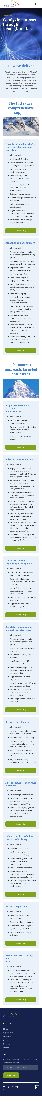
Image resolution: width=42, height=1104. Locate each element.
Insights (6, 1044)
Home (5, 1029)
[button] (35, 4)
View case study (21, 231)
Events (6, 1048)
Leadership (8, 1036)
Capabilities (8, 1033)
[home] (11, 3)
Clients (6, 1040)
